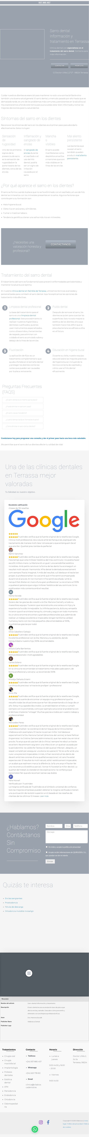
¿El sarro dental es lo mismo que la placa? (21, 400)
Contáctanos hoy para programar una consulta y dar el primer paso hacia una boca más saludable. (43, 438)
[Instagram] (41, 1122)
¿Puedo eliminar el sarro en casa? (18, 406)
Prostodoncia (11, 903)
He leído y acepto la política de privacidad (64, 847)
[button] (35, 1129)
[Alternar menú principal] (29, 973)
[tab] (22, 400)
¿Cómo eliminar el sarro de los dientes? (20, 426)
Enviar (50, 861)
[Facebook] (48, 1122)
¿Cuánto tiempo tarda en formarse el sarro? (22, 420)
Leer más (44, 796)
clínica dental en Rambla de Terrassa (29, 291)
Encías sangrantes (13, 898)
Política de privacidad (75, 1124)
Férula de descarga (14, 907)
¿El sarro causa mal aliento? (16, 413)
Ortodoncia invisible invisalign (19, 911)
